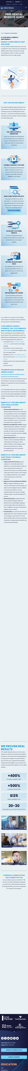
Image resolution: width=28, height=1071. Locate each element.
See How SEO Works (14, 210)
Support (14, 4)
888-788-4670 (10, 1045)
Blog (2, 1068)
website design (7, 350)
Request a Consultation (14, 1050)
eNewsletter (4, 1070)
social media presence (19, 354)
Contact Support (14, 1057)
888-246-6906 (11, 1043)
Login (20, 4)
